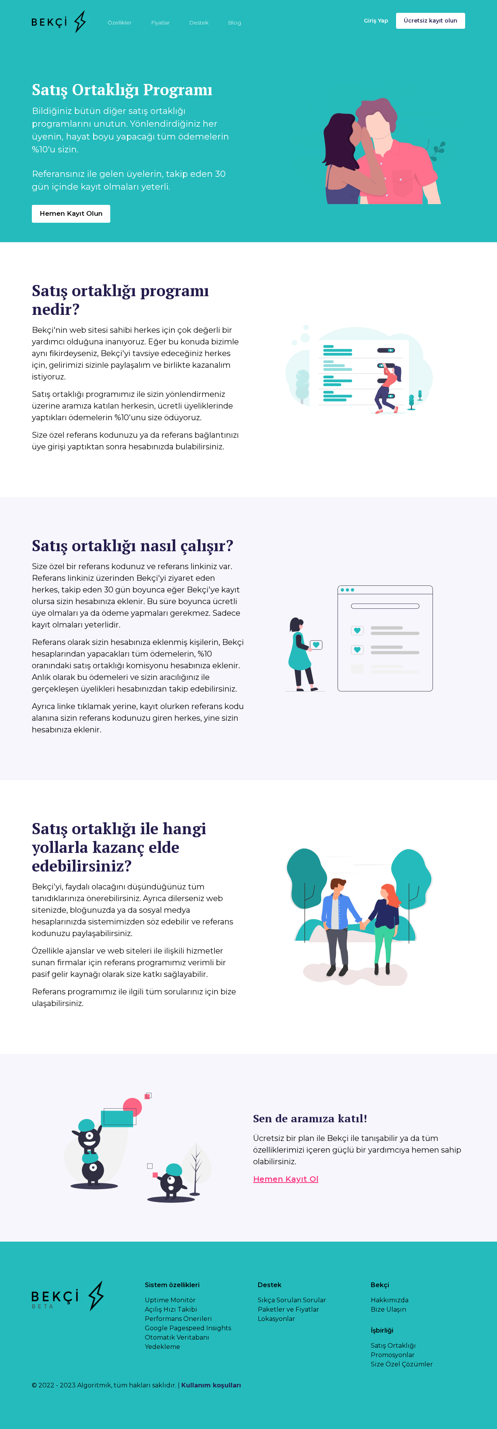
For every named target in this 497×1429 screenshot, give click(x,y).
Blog (234, 22)
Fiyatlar (160, 22)
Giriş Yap (376, 20)
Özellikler (120, 22)
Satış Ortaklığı (393, 1345)
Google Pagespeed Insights (188, 1328)
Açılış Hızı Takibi (171, 1309)
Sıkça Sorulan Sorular (292, 1300)
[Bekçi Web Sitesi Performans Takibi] (61, 20)
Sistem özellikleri (172, 1285)
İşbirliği (382, 1330)
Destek (199, 22)
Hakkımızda (389, 1300)
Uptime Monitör (170, 1300)
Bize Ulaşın (388, 1309)
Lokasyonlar (276, 1318)
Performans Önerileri (178, 1318)
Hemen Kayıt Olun (71, 213)
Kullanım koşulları (211, 1385)
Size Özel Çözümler (402, 1364)
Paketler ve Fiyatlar (288, 1309)
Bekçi (380, 1285)
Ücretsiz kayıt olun (430, 20)
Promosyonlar (393, 1355)
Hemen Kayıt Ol (285, 1179)
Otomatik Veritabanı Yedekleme (177, 1342)
